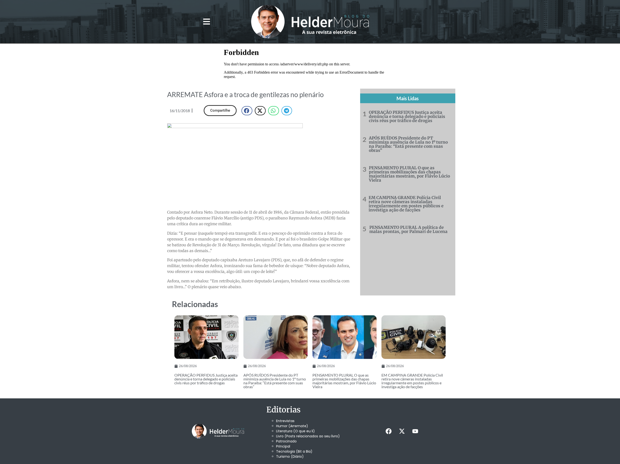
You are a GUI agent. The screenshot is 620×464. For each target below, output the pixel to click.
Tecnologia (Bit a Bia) (294, 451)
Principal (283, 446)
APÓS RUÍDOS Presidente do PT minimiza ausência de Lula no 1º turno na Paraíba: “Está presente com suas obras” (408, 144)
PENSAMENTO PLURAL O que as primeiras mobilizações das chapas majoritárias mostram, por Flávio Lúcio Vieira (409, 174)
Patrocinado (286, 441)
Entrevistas (285, 420)
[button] (206, 21)
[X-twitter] (402, 431)
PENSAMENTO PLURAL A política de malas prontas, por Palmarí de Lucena (408, 229)
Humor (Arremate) (292, 426)
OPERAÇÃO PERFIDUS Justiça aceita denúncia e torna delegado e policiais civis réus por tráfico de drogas (407, 116)
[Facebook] (388, 431)
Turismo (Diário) (290, 456)
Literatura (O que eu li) (295, 431)
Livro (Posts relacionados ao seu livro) (308, 436)
